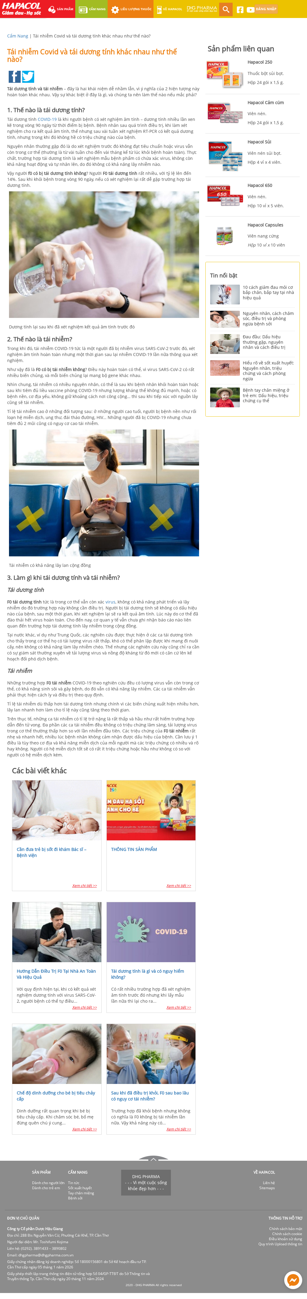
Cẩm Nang (17, 36)
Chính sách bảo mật (285, 1228)
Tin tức (73, 1182)
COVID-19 (47, 119)
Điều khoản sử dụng (285, 1238)
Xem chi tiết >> (84, 885)
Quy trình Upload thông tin (280, 1244)
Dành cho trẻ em (46, 1187)
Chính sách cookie (287, 1233)
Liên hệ (269, 1182)
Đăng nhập (266, 9)
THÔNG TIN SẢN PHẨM (134, 849)
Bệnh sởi (75, 1198)
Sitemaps (267, 1187)
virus (110, 602)
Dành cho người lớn (48, 1182)
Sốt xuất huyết (80, 1187)
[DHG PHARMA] (202, 11)
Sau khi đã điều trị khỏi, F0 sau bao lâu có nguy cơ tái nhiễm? (150, 1096)
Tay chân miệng (81, 1193)
